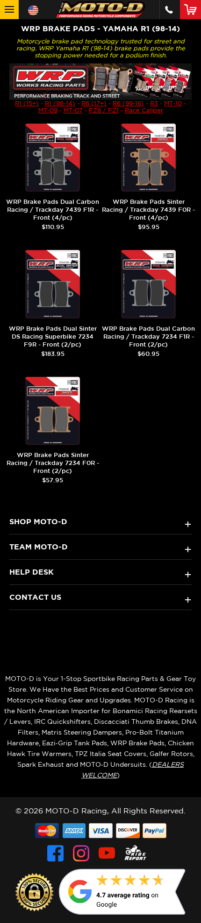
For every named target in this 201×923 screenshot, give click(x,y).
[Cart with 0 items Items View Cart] (192, 9)
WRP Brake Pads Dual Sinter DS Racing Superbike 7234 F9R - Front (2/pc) (53, 336)
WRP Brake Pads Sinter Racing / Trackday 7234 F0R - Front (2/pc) (53, 462)
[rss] (135, 853)
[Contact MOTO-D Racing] (169, 10)
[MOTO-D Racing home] (100, 9)
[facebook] (55, 853)
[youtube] (107, 853)
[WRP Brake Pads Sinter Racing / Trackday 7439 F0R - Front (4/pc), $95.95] (148, 158)
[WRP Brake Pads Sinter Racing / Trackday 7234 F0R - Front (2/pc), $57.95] (52, 411)
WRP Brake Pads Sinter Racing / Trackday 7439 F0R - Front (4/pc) (148, 209)
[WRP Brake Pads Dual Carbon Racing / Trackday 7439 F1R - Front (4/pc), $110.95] (52, 158)
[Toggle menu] (9, 9)
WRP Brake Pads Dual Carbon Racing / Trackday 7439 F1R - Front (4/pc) (52, 209)
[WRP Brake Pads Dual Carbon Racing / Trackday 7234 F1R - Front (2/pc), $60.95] (148, 284)
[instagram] (81, 853)
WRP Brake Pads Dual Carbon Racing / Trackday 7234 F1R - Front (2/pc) (148, 336)
